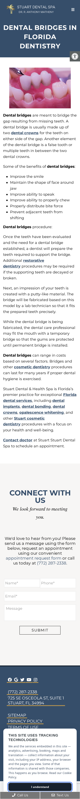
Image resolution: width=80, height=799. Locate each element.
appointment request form (33, 558)
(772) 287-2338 (51, 563)
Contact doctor (17, 440)
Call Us (22, 795)
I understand (40, 787)
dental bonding (36, 406)
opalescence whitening (41, 412)
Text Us (62, 795)
